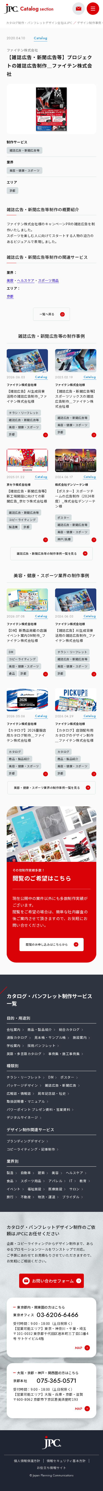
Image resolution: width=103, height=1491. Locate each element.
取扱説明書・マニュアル (26, 1101)
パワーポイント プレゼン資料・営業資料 (38, 1109)
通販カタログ (17, 1037)
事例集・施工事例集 (64, 1053)
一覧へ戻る (47, 314)
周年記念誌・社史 (52, 1093)
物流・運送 (46, 1196)
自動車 (26, 1172)
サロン (74, 1188)
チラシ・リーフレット (24, 1077)
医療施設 (55, 1188)
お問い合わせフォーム (53, 1281)
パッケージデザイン (22, 1085)
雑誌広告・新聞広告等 (25, 150)
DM (50, 1077)
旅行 (10, 1196)
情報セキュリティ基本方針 (66, 1460)
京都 (13, 190)
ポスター (67, 1077)
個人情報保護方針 (27, 1460)
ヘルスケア (25, 280)
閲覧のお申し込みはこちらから (47, 944)
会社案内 (14, 1029)
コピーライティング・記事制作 (31, 1149)
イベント (14, 1188)
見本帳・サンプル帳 (50, 1037)
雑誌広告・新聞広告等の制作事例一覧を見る (47, 553)
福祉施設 (34, 1188)
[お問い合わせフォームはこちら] (78, 8)
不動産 (26, 1196)
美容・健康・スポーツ (25, 170)
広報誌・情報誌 (19, 1093)
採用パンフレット (42, 1045)
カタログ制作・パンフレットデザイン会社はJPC (39, 23)
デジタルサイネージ (22, 1117)
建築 (41, 1172)
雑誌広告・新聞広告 (60, 1085)
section (36, 8)
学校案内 (14, 1045)
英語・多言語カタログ (24, 1053)
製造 (10, 1172)
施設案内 (80, 1037)
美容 (10, 280)
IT (71, 1180)
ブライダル (71, 1196)
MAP (78, 1347)
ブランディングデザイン (26, 1141)
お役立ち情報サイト (51, 1467)
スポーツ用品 (48, 280)
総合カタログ (69, 1029)
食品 (10, 1180)
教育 (83, 1180)
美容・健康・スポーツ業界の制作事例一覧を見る (47, 787)
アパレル (55, 1180)
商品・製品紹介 (40, 1029)
